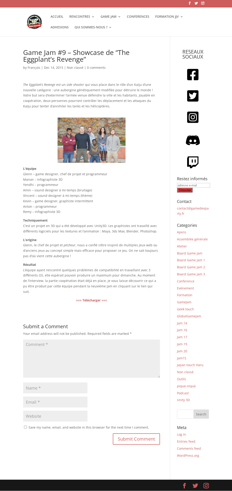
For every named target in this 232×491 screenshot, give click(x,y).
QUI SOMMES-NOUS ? (91, 27)
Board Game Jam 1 (191, 260)
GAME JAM (108, 17)
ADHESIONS (60, 27)
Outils (181, 379)
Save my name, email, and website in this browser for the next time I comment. (89, 427)
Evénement (185, 288)
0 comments (96, 67)
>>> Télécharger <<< (91, 300)
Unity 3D (183, 400)
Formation (184, 295)
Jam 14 (182, 323)
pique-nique (186, 386)
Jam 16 (182, 330)
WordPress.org (188, 455)
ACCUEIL (57, 17)
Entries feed (186, 441)
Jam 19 (182, 344)
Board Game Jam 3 (191, 274)
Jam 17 (182, 337)
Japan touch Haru (190, 365)
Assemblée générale (192, 239)
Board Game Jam (189, 253)
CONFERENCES (138, 17)
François (34, 67)
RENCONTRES (79, 17)
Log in (181, 434)
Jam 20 (182, 351)
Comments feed (189, 448)
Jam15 (181, 358)
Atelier (182, 246)
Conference (185, 281)
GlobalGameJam (189, 316)
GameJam (184, 302)
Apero (181, 232)
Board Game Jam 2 (191, 267)
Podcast (183, 393)
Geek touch (185, 309)
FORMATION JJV (167, 17)
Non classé (75, 67)
